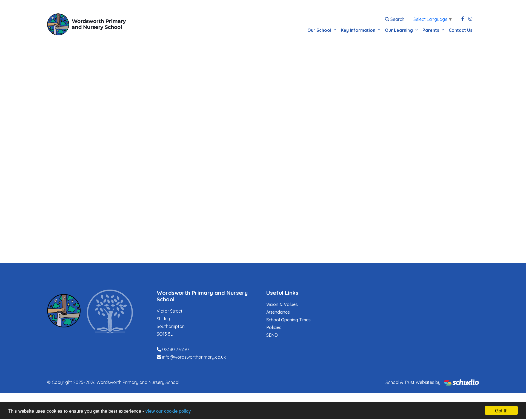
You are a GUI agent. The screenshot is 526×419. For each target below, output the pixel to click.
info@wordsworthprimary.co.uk (194, 357)
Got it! (501, 410)
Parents (430, 30)
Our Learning (399, 30)
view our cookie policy (168, 410)
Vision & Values (282, 304)
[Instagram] (470, 18)
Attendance (278, 312)
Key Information (358, 30)
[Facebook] (462, 18)
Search (396, 19)
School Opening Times (288, 319)
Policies (273, 327)
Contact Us (460, 30)
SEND (272, 335)
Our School (319, 30)
